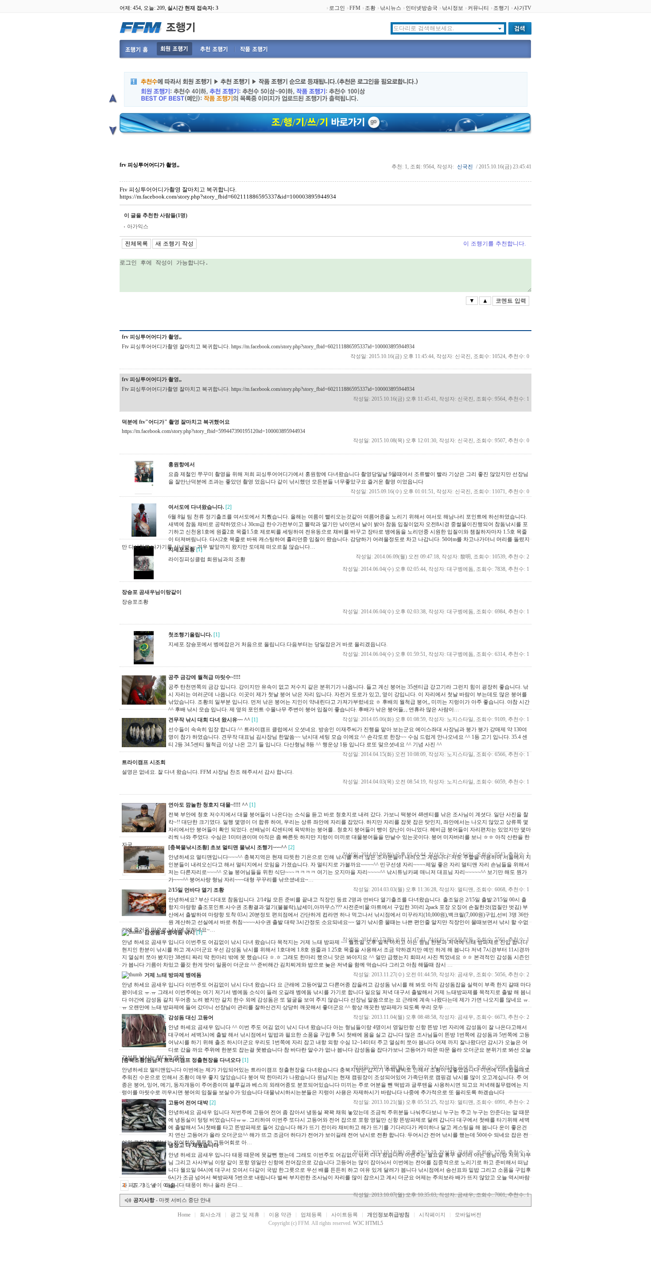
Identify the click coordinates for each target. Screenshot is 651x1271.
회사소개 (210, 1215)
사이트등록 (344, 1215)
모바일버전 (468, 1215)
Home (184, 1215)
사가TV (522, 8)
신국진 (465, 167)
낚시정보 (452, 8)
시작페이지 (432, 1215)
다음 (170, 1185)
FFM (354, 8)
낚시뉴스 (390, 8)
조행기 (501, 8)
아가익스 (137, 226)
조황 (370, 8)
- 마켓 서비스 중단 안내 (172, 1200)
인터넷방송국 (422, 8)
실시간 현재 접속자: (192, 8)
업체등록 (311, 1215)
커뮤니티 (478, 8)
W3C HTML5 (368, 1223)
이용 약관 (280, 1215)
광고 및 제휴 (245, 1215)
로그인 (337, 8)
